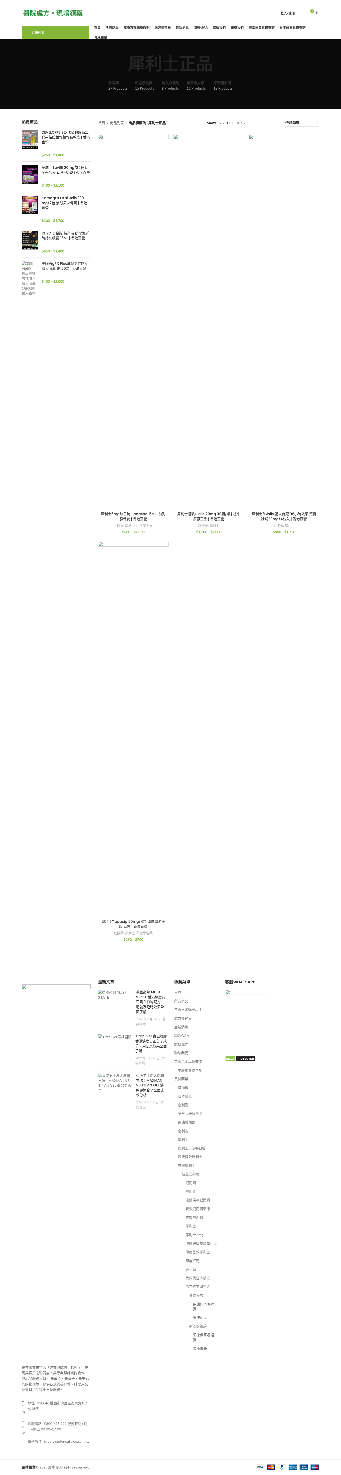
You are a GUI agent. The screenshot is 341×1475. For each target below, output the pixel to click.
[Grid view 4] (275, 123)
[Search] (301, 13)
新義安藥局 (190, 1174)
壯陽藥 (119, 525)
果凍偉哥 (200, 1317)
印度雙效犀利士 (197, 1252)
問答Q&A (181, 1035)
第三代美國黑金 (190, 1113)
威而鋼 (183, 1087)
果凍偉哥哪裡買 (203, 1306)
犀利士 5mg (194, 1235)
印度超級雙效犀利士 (201, 1243)
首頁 (102, 123)
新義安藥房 (198, 1326)
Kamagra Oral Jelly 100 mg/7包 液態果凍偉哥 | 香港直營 (64, 203)
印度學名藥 (144, 525)
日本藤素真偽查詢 (188, 1070)
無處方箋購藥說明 (188, 1009)
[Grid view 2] (259, 123)
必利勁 (183, 1105)
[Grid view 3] (267, 123)
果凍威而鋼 (186, 1122)
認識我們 (181, 1044)
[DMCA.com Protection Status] (240, 1058)
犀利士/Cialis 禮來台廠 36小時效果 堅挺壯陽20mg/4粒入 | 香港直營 (284, 516)
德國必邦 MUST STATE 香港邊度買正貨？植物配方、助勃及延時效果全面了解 (150, 1002)
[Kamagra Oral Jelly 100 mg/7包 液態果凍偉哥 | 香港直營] (30, 209)
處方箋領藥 (183, 1018)
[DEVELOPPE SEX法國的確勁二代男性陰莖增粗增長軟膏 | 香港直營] (30, 144)
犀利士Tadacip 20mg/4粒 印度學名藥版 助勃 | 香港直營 (133, 924)
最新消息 (181, 1027)
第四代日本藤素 (197, 1278)
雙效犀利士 (186, 1165)
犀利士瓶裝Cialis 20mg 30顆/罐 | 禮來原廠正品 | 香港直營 (208, 516)
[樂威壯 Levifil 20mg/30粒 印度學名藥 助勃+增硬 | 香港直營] (30, 176)
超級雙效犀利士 (190, 1156)
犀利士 (130, 525)
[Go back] (122, 64)
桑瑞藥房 (196, 1295)
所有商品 (181, 1001)
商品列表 (117, 123)
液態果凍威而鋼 (197, 1200)
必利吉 (183, 1131)
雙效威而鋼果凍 (197, 1209)
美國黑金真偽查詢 (188, 1061)
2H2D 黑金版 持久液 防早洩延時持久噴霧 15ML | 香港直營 (65, 236)
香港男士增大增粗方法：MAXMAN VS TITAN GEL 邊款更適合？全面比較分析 (150, 1085)
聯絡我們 (181, 1053)
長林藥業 (181, 1079)
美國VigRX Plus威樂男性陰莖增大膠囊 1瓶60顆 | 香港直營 (65, 266)
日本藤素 (185, 1096)
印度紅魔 (192, 1261)
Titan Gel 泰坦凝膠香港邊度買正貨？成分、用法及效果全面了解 (151, 1043)
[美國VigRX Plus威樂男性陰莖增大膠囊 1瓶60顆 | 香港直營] (30, 278)
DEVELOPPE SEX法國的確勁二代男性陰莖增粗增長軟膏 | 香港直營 (66, 137)
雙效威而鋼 (194, 1217)
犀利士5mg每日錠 (192, 1148)
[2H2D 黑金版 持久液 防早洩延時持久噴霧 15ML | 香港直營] (30, 242)
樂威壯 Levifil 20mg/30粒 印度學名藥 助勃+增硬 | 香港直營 (66, 170)
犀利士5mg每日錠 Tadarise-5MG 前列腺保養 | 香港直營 (133, 516)
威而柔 (190, 1191)
